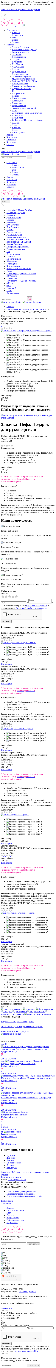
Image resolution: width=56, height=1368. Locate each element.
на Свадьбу (12, 1167)
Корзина (15, 154)
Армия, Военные (20, 84)
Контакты (11, 142)
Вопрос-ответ (18, 35)
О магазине (12, 30)
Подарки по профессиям (23, 86)
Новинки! (16, 127)
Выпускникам (18, 93)
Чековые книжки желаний (24, 108)
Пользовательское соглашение (21, 1194)
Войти (19, 302)
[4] (13, 597)
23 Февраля (17, 115)
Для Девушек (18, 66)
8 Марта (15, 122)
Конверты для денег (21, 52)
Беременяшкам (19, 105)
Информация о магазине (7, 1202)
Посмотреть (6, 664)
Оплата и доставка (15, 1210)
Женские (11, 1158)
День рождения (19, 57)
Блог (14, 37)
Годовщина (17, 103)
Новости (16, 32)
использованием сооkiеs (26, 1351)
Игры (14, 110)
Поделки (16, 96)
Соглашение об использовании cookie (24, 1196)
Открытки (16, 54)
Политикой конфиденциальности (31, 608)
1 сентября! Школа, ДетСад (24, 49)
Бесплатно (11, 140)
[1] (2, 597)
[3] (9, 597)
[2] (6, 597)
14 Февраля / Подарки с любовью (27, 120)
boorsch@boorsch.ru (17, 1179)
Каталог (10, 45)
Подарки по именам (21, 88)
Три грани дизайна (27, 1291)
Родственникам (19, 71)
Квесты (15, 69)
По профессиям (14, 1163)
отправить (6, 621)
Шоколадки (17, 101)
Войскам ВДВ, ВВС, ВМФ (24, 81)
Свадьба (16, 59)
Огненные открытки (21, 76)
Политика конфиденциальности (21, 1191)
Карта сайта (12, 1222)
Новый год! (17, 118)
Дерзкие (10, 1165)
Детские (10, 1160)
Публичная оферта (15, 1220)
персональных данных (36, 606)
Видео (15, 40)
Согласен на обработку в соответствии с (25, 607)
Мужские (11, 1155)
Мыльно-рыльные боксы (23, 79)
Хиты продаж (18, 132)
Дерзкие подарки (20, 74)
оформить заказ (8, 1308)
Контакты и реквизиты (11, 1177)
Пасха (15, 130)
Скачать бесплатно (20, 47)
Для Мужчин (18, 64)
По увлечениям (19, 98)
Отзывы (15, 42)
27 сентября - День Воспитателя (27, 113)
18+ (13, 91)
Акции (10, 135)
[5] (16, 597)
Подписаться (33, 1244)
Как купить (12, 137)
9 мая (14, 125)
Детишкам (17, 62)
